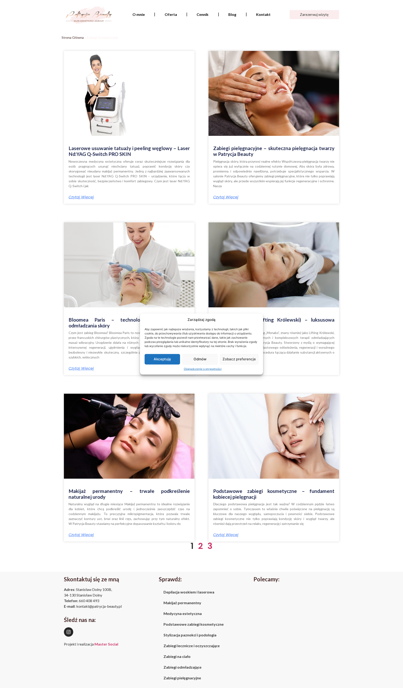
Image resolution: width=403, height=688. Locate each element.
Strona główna (73, 37)
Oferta (171, 14)
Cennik (202, 14)
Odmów (200, 359)
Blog (232, 14)
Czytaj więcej (81, 197)
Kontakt (263, 14)
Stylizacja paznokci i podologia (189, 635)
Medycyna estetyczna (182, 613)
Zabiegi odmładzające (182, 667)
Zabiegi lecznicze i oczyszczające (191, 645)
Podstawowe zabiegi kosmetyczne (193, 624)
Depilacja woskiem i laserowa (188, 592)
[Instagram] (68, 632)
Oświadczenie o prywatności (203, 368)
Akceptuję (162, 359)
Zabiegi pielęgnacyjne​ (182, 678)
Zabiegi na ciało (177, 656)
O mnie (138, 14)
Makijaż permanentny (182, 602)
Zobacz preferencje (239, 359)
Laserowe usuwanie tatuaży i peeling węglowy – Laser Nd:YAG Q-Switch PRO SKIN (129, 151)
